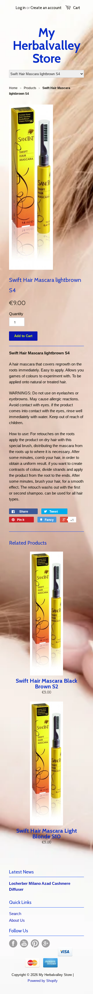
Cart (76, 7)
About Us (17, 920)
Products (30, 88)
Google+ (46, 943)
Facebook (13, 943)
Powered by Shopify (43, 981)
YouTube (24, 943)
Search (15, 913)
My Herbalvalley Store (47, 45)
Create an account (45, 7)
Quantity (16, 314)
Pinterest (35, 943)
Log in (21, 7)
